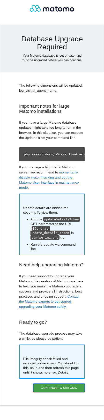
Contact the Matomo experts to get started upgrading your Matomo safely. (49, 301)
